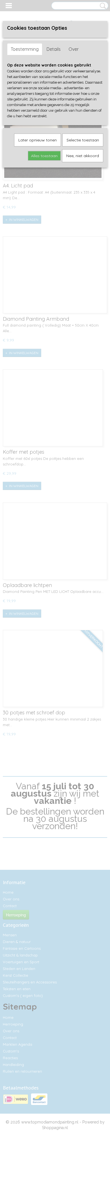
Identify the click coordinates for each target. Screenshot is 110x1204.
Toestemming (25, 49)
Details (54, 49)
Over (74, 49)
